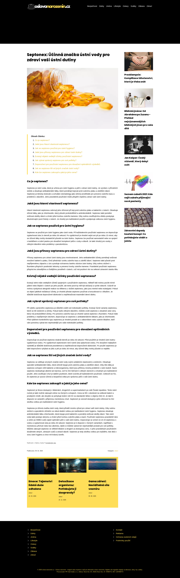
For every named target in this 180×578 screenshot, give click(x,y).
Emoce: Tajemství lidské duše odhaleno (40, 485)
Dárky (101, 6)
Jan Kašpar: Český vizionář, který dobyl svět (136, 161)
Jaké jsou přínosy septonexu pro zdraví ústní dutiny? (58, 152)
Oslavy (126, 6)
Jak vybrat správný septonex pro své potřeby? (55, 160)
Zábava (141, 6)
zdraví (116, 451)
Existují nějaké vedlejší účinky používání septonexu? (58, 156)
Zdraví (149, 6)
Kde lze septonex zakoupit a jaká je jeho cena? (56, 172)
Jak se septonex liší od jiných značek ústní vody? (57, 168)
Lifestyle (117, 6)
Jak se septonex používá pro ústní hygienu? (55, 148)
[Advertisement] (90, 25)
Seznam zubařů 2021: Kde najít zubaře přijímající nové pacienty (138, 198)
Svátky (133, 6)
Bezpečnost (92, 6)
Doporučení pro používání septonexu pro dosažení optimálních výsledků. (68, 164)
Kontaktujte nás (50, 443)
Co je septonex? (42, 140)
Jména (109, 6)
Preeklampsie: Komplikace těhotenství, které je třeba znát (138, 78)
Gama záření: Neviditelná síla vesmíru (99, 485)
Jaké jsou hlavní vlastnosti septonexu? (52, 144)
